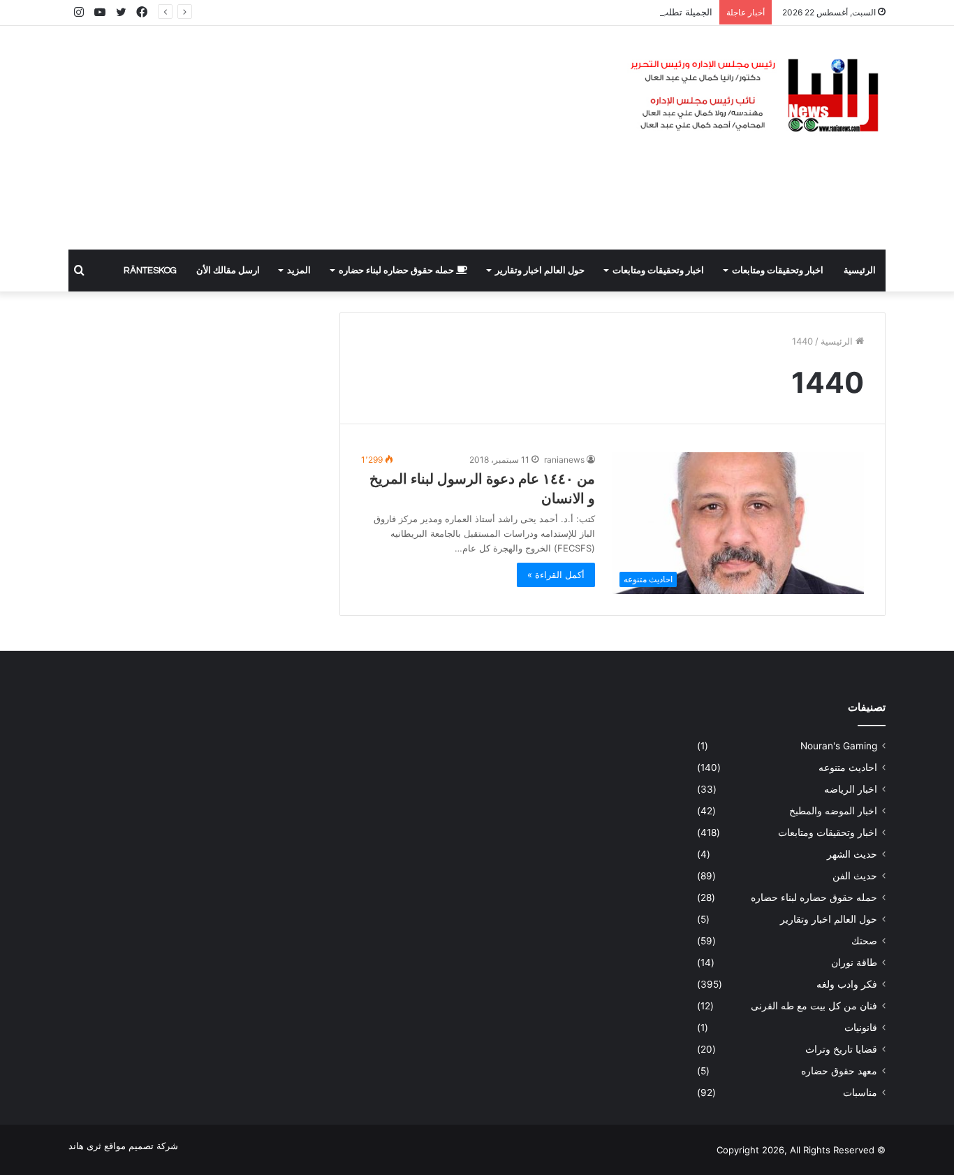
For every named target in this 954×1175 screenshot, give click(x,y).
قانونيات (860, 1027)
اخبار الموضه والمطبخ (833, 810)
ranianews (564, 459)
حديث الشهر (852, 854)
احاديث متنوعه (848, 767)
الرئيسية (860, 270)
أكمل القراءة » (556, 574)
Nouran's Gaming (838, 745)
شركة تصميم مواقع (141, 1145)
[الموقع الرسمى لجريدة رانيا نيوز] (756, 96)
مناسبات (860, 1092)
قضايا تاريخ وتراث (841, 1049)
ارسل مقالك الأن (228, 270)
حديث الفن (854, 875)
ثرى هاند (84, 1145)
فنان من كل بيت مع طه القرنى (814, 1005)
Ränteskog (150, 270)
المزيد (299, 270)
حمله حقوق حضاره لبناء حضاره (397, 270)
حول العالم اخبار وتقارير (540, 270)
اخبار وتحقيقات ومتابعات (777, 270)
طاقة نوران (854, 962)
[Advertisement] (337, 138)
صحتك (864, 940)
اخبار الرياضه (850, 789)
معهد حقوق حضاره (839, 1070)
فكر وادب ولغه (846, 984)
